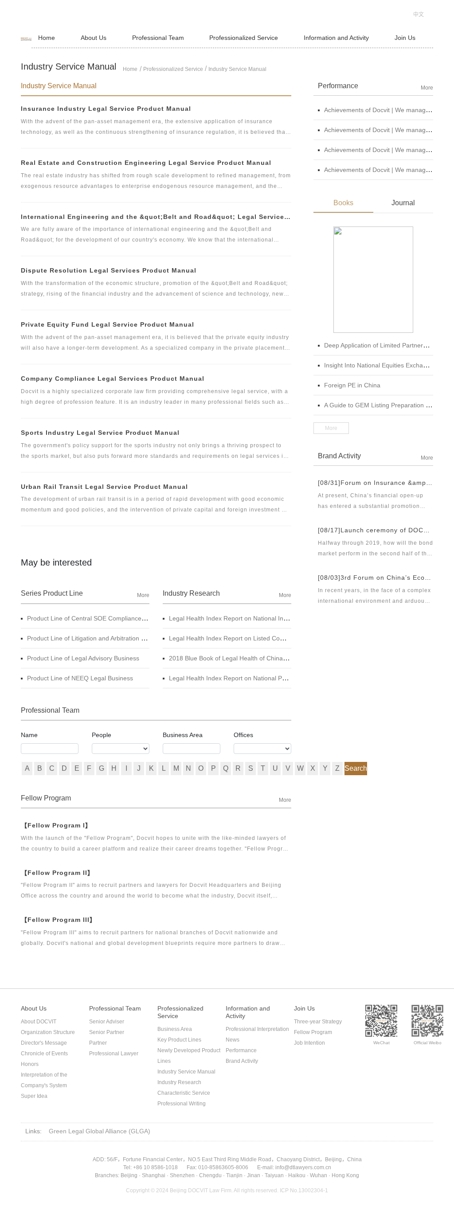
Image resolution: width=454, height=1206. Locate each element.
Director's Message (44, 1043)
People (101, 734)
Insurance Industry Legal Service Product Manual (106, 108)
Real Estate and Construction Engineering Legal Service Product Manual (146, 162)
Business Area (183, 734)
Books (343, 203)
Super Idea (34, 1096)
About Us (93, 37)
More (143, 595)
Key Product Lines (179, 1040)
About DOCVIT (38, 1022)
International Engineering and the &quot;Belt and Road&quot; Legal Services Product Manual (156, 216)
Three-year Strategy (318, 1022)
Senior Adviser (106, 1022)
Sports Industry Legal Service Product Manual (100, 432)
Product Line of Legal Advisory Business (83, 658)
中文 (418, 15)
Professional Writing (181, 1104)
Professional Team (158, 37)
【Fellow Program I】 (56, 825)
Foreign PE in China (352, 385)
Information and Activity (336, 37)
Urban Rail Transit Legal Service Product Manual (104, 486)
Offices (243, 734)
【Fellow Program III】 (58, 919)
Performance (241, 1050)
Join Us (405, 37)
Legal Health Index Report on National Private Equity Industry (255, 678)
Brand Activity (242, 1061)
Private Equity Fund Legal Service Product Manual (107, 324)
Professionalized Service (243, 37)
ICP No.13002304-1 (304, 1190)
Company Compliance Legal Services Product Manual (112, 378)
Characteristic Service (183, 1093)
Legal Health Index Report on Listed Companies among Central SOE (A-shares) (281, 638)
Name (29, 734)
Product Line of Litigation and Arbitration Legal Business (105, 638)
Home (46, 37)
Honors (30, 1064)
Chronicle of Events (44, 1053)
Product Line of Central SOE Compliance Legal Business (106, 618)
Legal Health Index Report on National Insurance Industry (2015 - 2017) (270, 618)
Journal (403, 203)
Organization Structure (48, 1032)
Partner (98, 1043)
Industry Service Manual (237, 69)
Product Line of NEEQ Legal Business (80, 678)
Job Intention (309, 1043)
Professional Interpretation (257, 1029)
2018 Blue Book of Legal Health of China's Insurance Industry (255, 658)
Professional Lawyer (113, 1053)
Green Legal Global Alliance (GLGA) (99, 1131)
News (232, 1040)
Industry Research (179, 1082)
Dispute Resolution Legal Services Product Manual (108, 270)
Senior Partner (106, 1032)
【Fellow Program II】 (57, 872)
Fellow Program (313, 1032)
